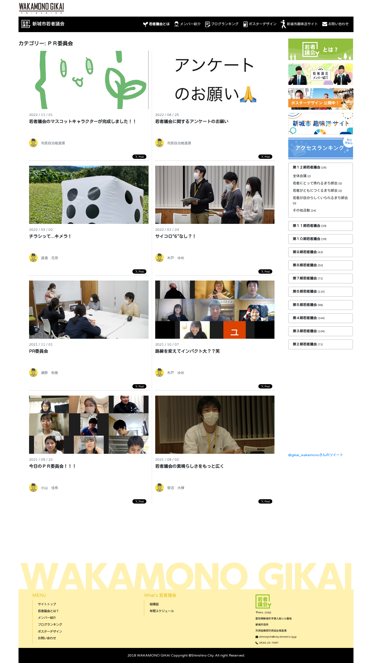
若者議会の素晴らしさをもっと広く (189, 466)
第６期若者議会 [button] (305, 291)
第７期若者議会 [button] (305, 278)
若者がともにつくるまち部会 (315, 191)
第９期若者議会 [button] (305, 252)
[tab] (320, 167)
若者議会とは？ (48, 611)
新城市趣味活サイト (302, 24)
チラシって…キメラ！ (50, 236)
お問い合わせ (338, 24)
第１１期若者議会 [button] (307, 226)
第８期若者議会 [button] (305, 265)
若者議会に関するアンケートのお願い (191, 121)
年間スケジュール (162, 611)
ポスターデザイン (262, 24)
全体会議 (300, 176)
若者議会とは (159, 24)
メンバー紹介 (190, 24)
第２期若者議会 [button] (305, 344)
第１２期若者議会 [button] (307, 167)
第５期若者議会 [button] (305, 305)
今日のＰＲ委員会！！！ (52, 466)
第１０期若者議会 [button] (307, 239)
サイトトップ (47, 604)
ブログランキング (225, 24)
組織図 (154, 604)
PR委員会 (38, 351)
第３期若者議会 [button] (305, 331)
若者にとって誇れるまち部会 (315, 183)
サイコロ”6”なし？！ (175, 236)
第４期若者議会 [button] (305, 318)
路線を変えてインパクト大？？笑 (187, 351)
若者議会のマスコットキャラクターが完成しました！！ (83, 121)
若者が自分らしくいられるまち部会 (320, 198)
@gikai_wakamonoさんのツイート (315, 455)
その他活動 (301, 210)
